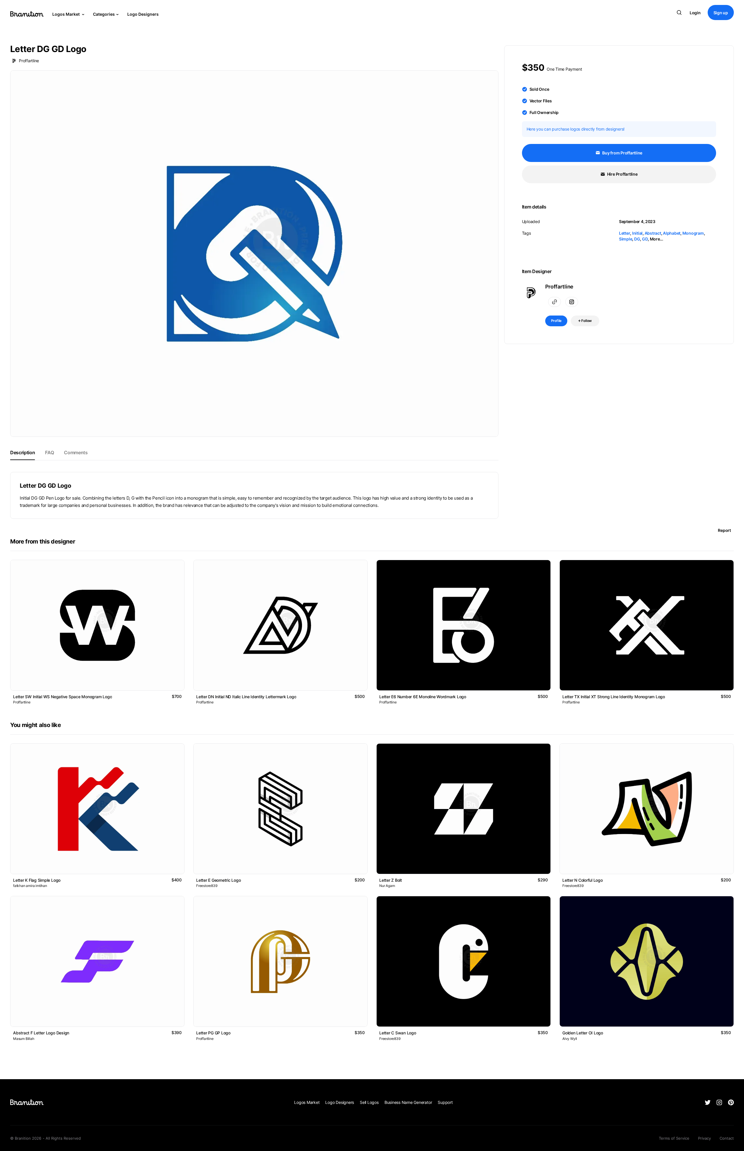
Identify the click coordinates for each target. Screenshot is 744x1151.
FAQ (49, 452)
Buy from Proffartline (621, 152)
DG (637, 238)
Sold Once (539, 89)
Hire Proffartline (622, 174)
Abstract (653, 233)
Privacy (704, 1138)
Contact (727, 1138)
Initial (637, 233)
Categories (104, 14)
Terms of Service (674, 1138)
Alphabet (671, 233)
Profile (556, 320)
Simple (625, 238)
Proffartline (29, 60)
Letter (624, 233)
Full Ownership (544, 112)
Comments (75, 452)
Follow (586, 320)
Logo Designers (143, 14)
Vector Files (541, 100)
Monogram (693, 233)
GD (645, 238)
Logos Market (66, 14)
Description (22, 452)
